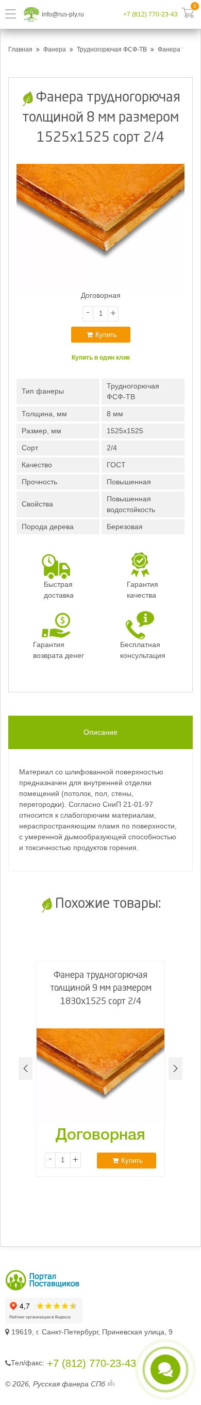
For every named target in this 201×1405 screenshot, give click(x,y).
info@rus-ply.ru (63, 14)
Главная (20, 49)
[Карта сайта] (111, 1384)
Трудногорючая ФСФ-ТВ (112, 49)
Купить (106, 334)
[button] (175, 1068)
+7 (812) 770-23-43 (150, 14)
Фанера (54, 49)
